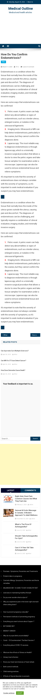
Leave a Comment (28, 67)
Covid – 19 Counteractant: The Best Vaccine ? (19, 640)
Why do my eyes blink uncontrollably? (16, 636)
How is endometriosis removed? (36, 335)
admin (31, 504)
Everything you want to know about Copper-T (18, 621)
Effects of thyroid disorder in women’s (16, 676)
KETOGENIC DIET (9, 626)
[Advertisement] (20, 31)
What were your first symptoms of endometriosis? (7, 335)
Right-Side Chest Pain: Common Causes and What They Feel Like (26, 498)
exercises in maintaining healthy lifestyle (17, 593)
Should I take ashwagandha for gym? (26, 537)
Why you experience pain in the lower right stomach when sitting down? (21, 603)
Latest (10, 490)
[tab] (11, 490)
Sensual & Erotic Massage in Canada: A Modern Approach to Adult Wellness (26, 512)
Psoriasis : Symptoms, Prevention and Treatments (20, 571)
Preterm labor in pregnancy (12, 576)
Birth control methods (10, 667)
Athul (17, 67)
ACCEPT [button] (19, 693)
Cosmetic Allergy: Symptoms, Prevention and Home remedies (21, 582)
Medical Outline (20, 8)
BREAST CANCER (9, 631)
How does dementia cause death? (13, 370)
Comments (30, 490)
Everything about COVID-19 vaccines (15, 645)
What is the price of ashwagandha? (23, 525)
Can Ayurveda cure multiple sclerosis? (15, 351)
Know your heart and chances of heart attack (18, 662)
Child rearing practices (11, 671)
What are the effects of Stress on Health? (17, 652)
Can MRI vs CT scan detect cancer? (13, 360)
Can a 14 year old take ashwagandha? (24, 549)
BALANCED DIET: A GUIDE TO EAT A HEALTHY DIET (20, 588)
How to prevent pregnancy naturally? (16, 612)
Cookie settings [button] (8, 693)
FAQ (3, 62)
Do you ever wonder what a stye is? (15, 597)
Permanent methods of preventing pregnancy (19, 617)
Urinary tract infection (10, 657)
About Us (30, 2)
